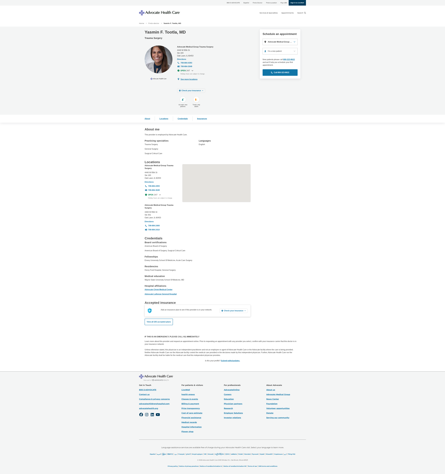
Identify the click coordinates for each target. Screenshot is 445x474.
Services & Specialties (269, 13)
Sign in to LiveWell (297, 3)
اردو (285, 454)
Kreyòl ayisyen (197, 454)
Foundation (271, 404)
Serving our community (277, 418)
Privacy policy (173, 466)
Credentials (183, 119)
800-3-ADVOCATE (233, 3)
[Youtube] (158, 415)
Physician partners (233, 404)
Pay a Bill (284, 3)
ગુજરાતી (188, 454)
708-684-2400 (154, 226)
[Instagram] (147, 415)
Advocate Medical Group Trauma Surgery (195, 47)
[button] (280, 42)
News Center (272, 399)
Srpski (262, 454)
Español (246, 3)
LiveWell (185, 390)
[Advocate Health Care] (160, 13)
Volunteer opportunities (278, 408)
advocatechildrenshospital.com (154, 404)
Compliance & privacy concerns (154, 399)
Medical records (189, 422)
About (147, 119)
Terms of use (252, 466)
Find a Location (271, 3)
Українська (278, 454)
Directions (181, 59)
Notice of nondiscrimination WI (235, 466)
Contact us (144, 394)
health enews (188, 394)
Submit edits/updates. (230, 361)
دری (176, 454)
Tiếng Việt (291, 454)
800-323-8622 (289, 59)
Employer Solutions (233, 413)
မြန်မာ (164, 454)
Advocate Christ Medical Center (158, 290)
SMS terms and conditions (268, 466)
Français (181, 454)
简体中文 (170, 454)
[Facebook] (141, 415)
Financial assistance (191, 418)
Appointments (287, 13)
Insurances (202, 119)
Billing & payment (190, 404)
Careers (227, 394)
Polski (240, 454)
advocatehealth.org (148, 408)
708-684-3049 (186, 66)
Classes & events (189, 399)
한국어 (227, 454)
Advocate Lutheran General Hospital (161, 294)
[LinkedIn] (152, 415)
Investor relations (232, 418)
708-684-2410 (154, 230)
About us (270, 390)
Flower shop (187, 431)
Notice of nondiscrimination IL (211, 466)
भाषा (205, 454)
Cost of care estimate (191, 413)
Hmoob (210, 454)
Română (247, 454)
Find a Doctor (257, 3)
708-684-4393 (186, 63)
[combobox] (280, 51)
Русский (255, 454)
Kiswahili (269, 454)
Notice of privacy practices (189, 466)
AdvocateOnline (232, 390)
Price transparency (190, 408)
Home (141, 23)
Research (228, 408)
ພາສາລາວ (234, 454)
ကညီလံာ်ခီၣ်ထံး (219, 454)
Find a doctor (153, 23)
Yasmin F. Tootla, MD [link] (172, 23)
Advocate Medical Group (278, 394)
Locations (163, 119)
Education (229, 399)
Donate (269, 413)
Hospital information (191, 427)
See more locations (189, 79)
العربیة (159, 454)
